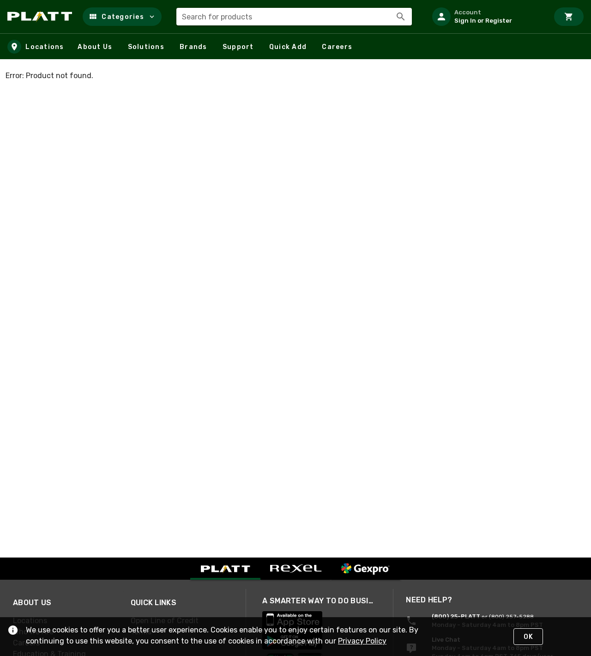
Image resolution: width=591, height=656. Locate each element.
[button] (122, 16)
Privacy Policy (362, 641)
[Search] (400, 16)
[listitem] (487, 16)
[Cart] (569, 16)
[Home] (41, 17)
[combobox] (294, 16)
